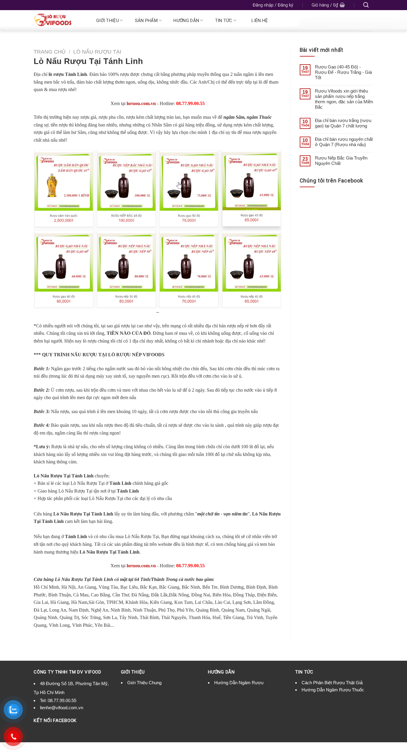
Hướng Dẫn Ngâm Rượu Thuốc (333, 689)
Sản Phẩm (146, 20)
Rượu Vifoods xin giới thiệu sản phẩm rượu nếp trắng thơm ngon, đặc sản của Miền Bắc (344, 99)
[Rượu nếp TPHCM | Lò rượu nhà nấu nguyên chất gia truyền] (58, 20)
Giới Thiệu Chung (144, 682)
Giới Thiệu (107, 20)
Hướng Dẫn (186, 20)
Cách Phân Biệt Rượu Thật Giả (332, 682)
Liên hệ (259, 20)
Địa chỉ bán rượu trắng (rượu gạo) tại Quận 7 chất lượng (343, 123)
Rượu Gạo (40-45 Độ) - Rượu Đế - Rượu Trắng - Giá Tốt (343, 72)
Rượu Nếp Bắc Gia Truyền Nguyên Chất (341, 160)
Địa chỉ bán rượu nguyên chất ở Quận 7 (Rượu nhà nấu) (344, 142)
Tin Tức (223, 20)
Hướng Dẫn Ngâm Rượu (238, 682)
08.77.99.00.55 (62, 700)
